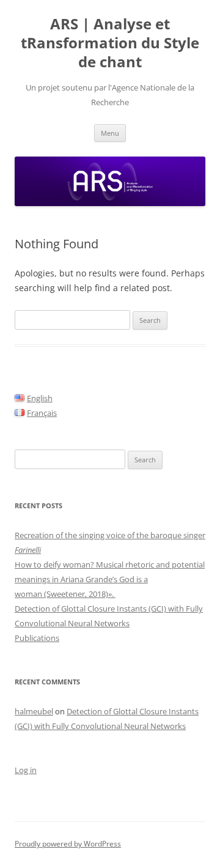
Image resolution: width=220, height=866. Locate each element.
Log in (26, 769)
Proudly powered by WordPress (68, 843)
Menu (110, 133)
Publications (37, 637)
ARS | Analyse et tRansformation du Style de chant (110, 43)
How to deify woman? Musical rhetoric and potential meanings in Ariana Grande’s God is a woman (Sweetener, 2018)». (110, 579)
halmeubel (34, 711)
